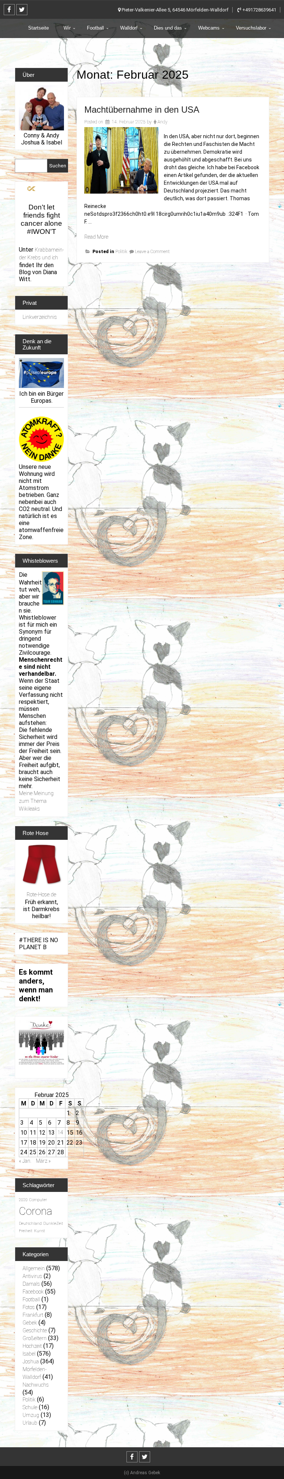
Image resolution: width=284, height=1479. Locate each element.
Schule (30, 1407)
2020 (23, 1199)
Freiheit (26, 1230)
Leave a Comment (152, 251)
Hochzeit (32, 1346)
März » (43, 1161)
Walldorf (129, 28)
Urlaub (30, 1423)
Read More (96, 237)
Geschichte (35, 1330)
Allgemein (34, 1268)
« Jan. (25, 1161)
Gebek (30, 1323)
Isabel (29, 1354)
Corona (35, 1211)
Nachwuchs (36, 1385)
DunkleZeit (53, 1223)
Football (95, 28)
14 (60, 1132)
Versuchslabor (251, 28)
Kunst (39, 1230)
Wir (67, 28)
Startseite (38, 28)
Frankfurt (33, 1315)
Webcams (209, 28)
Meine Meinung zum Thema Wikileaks (36, 801)
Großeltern (35, 1338)
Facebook (33, 1292)
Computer (38, 1199)
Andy (163, 122)
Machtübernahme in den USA (141, 110)
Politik (121, 251)
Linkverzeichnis (40, 317)
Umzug (31, 1415)
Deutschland (30, 1223)
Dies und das (168, 28)
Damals (31, 1284)
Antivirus (32, 1276)
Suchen (57, 165)
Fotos (29, 1307)
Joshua (31, 1361)
